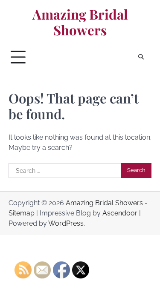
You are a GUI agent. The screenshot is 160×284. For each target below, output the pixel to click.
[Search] (140, 57)
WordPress (66, 223)
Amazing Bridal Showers (80, 22)
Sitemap (22, 213)
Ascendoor (119, 213)
